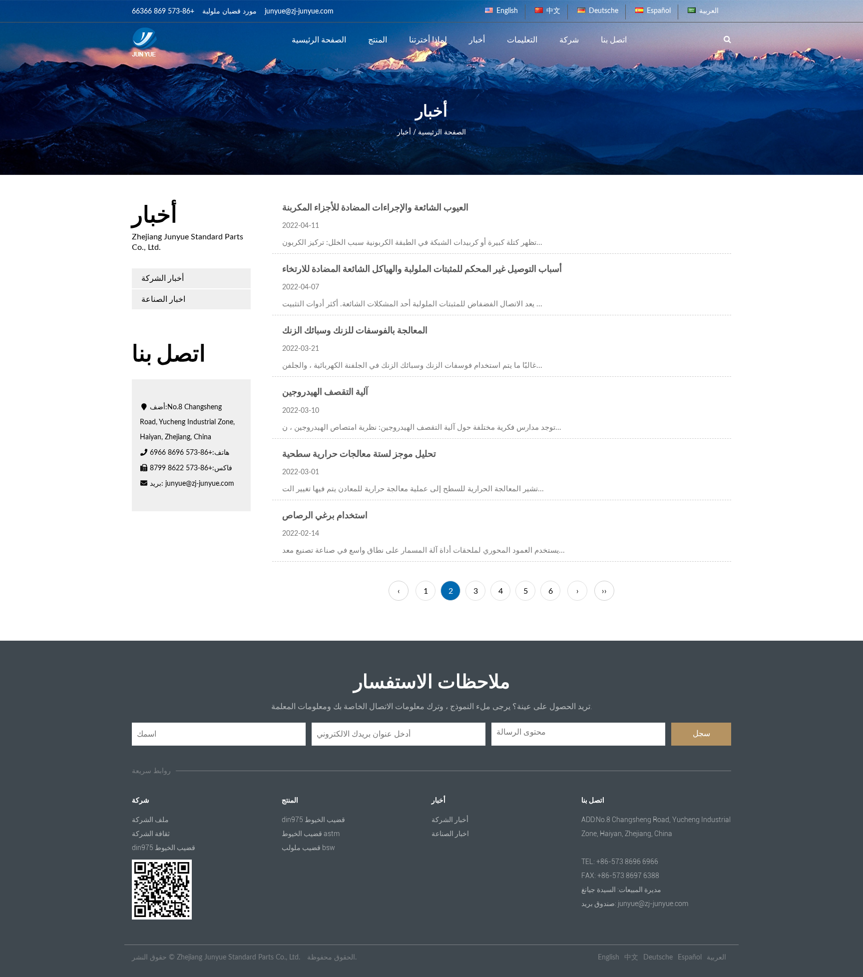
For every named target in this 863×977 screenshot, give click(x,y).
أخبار (477, 40)
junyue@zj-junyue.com (199, 483)
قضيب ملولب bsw (308, 848)
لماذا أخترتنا (428, 40)
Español (659, 10)
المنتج (377, 40)
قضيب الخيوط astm (311, 834)
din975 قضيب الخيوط (163, 848)
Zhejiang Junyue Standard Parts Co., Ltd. (238, 957)
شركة (569, 40)
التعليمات (522, 40)
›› (604, 591)
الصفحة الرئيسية (319, 40)
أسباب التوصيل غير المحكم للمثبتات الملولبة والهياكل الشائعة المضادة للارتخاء (422, 269)
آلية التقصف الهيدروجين (325, 392)
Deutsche (603, 10)
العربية (709, 10)
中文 (553, 10)
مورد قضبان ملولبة (229, 11)
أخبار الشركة (162, 278)
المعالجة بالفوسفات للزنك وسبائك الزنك (355, 330)
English (507, 10)
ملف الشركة (150, 820)
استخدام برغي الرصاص (325, 515)
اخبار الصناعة (163, 299)
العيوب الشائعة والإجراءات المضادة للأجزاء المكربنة (375, 207)
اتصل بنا (614, 40)
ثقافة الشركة (151, 834)
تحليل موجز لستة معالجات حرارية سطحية (359, 454)
